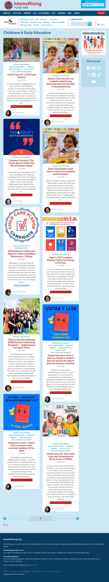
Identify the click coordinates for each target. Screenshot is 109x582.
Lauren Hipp (18, 201)
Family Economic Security (17, 67)
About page (34, 565)
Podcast (36, 25)
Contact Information (10, 571)
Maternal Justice (35, 22)
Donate (101, 13)
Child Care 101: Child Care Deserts (21, 76)
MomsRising (69, 345)
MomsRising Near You (21, 248)
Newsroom (61, 13)
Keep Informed (44, 13)
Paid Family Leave (26, 25)
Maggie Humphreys (21, 291)
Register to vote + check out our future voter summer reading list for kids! (21, 446)
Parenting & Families (15, 69)
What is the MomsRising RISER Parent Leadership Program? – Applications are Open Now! (21, 343)
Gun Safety (44, 19)
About (70, 13)
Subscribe (57, 571)
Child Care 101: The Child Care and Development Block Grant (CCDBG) (61, 456)
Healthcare (53, 19)
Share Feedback (24, 571)
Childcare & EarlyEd (26, 19)
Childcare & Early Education (21, 64)
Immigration (24, 22)
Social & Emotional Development (21, 72)
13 (43, 518)
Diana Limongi (58, 122)
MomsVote (6, 13)
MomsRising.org (24, 5)
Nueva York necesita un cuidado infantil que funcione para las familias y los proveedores (61, 82)
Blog (35, 13)
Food (37, 19)
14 (45, 518)
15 (48, 518)
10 (35, 518)
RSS (7, 525)
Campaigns (27, 13)
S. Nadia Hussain (20, 112)
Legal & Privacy (37, 571)
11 (38, 518)
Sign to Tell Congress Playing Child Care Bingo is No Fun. (61, 260)
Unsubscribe (48, 571)
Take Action (17, 13)
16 (50, 518)
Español (77, 13)
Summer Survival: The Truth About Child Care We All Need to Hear (21, 163)
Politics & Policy (46, 25)
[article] (21, 77)
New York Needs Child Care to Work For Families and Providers (61, 171)
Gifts (54, 13)
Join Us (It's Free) (91, 2)
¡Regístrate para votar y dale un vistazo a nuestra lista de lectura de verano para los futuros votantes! (61, 359)
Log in (102, 24)
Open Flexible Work (58, 22)
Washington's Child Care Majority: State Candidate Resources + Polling (21, 254)
